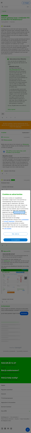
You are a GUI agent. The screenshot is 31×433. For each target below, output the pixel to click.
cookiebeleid (25, 219)
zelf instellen (7, 228)
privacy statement (9, 221)
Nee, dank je (15, 234)
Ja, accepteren (15, 240)
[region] (15, 216)
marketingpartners (19, 212)
